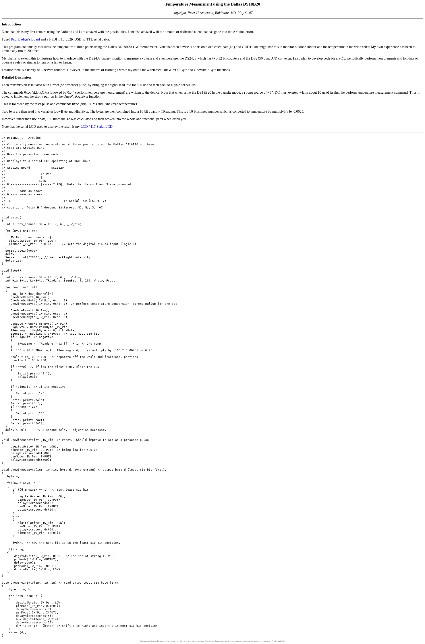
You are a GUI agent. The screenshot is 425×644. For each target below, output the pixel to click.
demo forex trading (246, 641)
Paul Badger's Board (25, 39)
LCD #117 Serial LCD (97, 126)
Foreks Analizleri (278, 641)
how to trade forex (172, 641)
